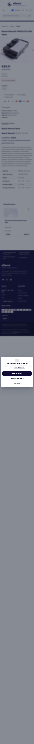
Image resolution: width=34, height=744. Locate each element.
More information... (19, 367)
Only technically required (17, 378)
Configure (17, 383)
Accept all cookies (17, 373)
